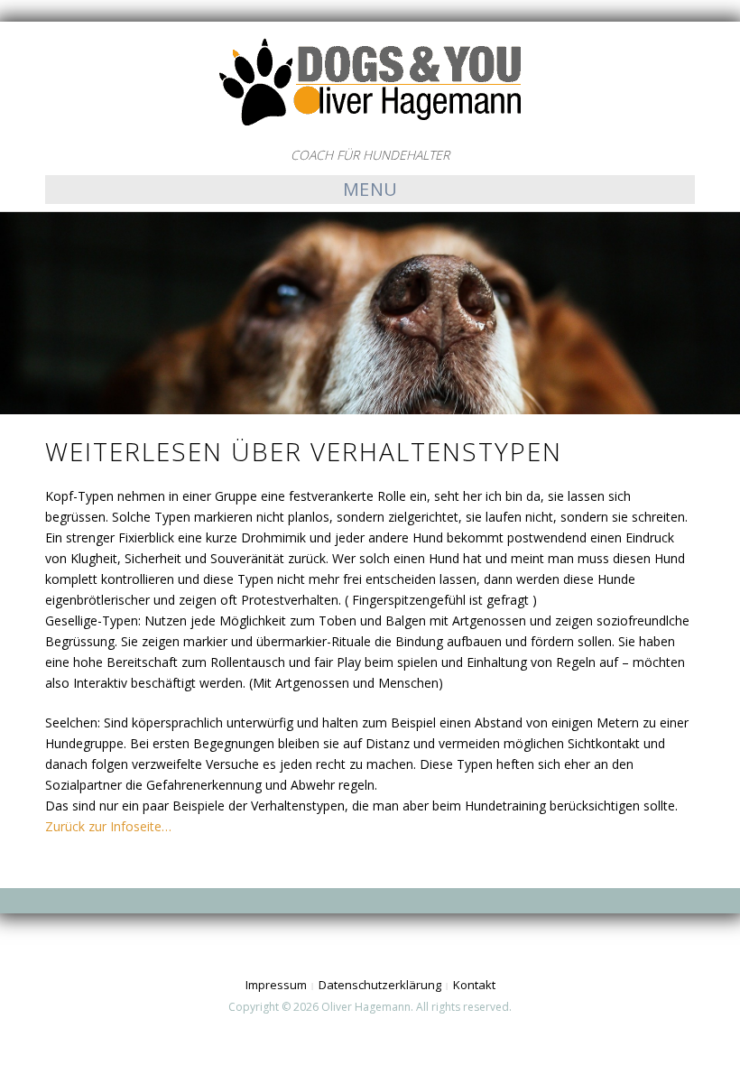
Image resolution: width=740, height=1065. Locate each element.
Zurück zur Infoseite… (108, 826)
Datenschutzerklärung (380, 985)
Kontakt (474, 985)
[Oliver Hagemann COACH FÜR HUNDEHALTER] (370, 81)
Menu (370, 189)
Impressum (276, 985)
